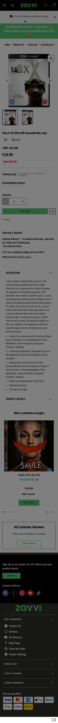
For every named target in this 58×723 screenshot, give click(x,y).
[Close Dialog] (54, 720)
